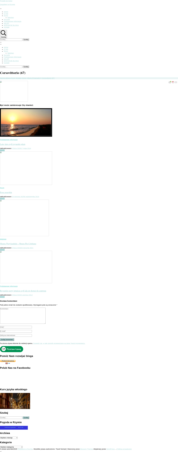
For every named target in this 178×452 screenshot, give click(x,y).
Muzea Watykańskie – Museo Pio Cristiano (18, 243)
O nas (6, 14)
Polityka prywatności (124, 449)
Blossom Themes (86, 449)
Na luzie (7, 19)
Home (6, 12)
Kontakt (6, 27)
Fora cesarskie (6, 192)
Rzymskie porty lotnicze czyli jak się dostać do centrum (23, 290)
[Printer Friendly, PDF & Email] (173, 82)
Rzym (6, 16)
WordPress (110, 449)
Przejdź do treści (6, 1)
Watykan (10, 17)
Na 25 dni (20, 427)
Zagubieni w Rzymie (7, 4)
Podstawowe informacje (12, 21)
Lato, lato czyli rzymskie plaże (12, 144)
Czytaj (2, 150)
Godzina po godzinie (10, 427)
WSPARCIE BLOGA (11, 25)
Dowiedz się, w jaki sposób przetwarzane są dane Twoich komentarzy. (59, 343)
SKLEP (6, 23)
